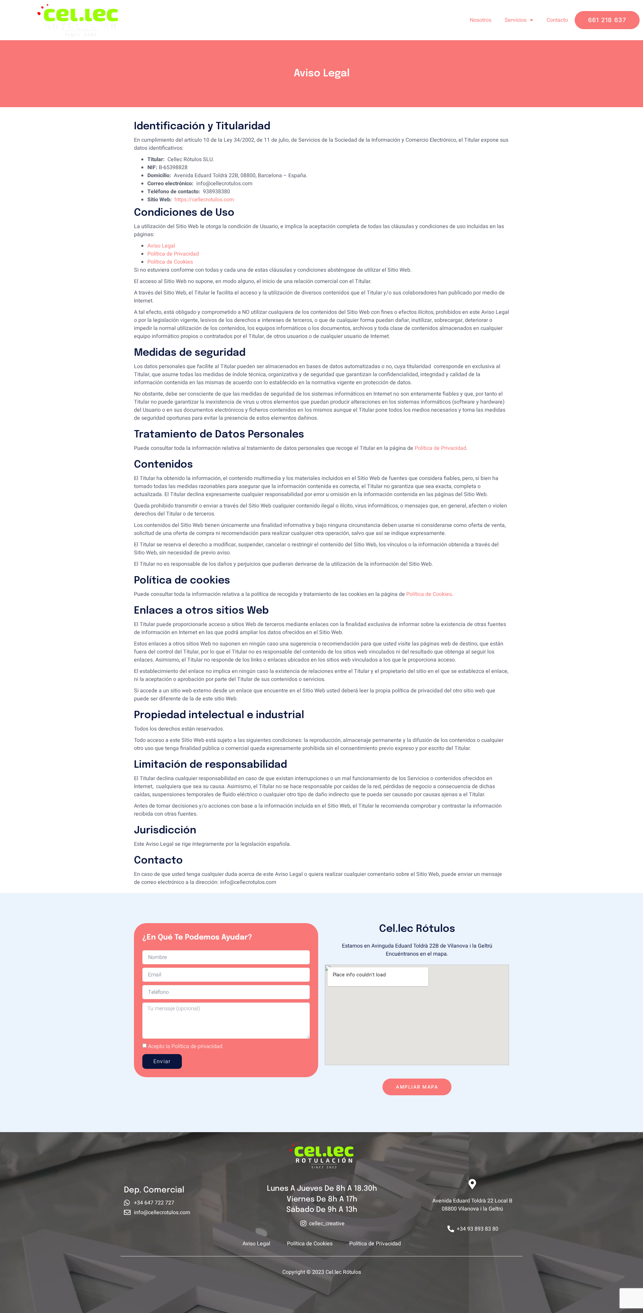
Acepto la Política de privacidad (185, 1046)
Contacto (557, 20)
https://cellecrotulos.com (204, 200)
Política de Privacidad (173, 254)
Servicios (515, 20)
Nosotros (480, 20)
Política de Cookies (170, 262)
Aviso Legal (161, 246)
